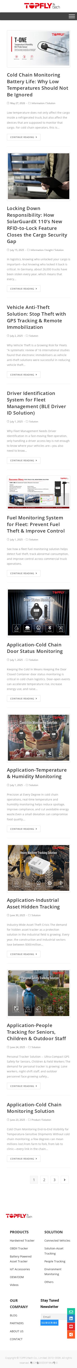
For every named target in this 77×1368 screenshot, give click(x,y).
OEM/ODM (17, 1277)
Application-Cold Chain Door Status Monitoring (35, 647)
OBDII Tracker (19, 1248)
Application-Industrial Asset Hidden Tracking (33, 903)
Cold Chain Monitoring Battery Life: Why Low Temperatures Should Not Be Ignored (37, 84)
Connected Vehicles (57, 1240)
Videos (14, 1285)
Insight (49, 250)
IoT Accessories (20, 1269)
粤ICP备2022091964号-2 (44, 1362)
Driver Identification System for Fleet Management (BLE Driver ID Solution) (36, 403)
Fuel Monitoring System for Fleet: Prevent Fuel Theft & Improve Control (36, 524)
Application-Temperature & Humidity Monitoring (37, 773)
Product (36, 1119)
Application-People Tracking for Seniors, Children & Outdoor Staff (36, 1032)
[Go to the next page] (65, 1180)
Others (49, 1282)
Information (38, 103)
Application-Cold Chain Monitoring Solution (34, 1107)
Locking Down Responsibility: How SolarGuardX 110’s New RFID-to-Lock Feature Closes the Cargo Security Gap (37, 224)
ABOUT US (16, 1331)
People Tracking (54, 1261)
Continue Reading (22, 137)
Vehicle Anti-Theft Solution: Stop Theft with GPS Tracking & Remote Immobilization (36, 317)
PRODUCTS (19, 1232)
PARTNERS (17, 1323)
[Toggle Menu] (72, 16)
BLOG (13, 1315)
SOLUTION (53, 1232)
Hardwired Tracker (22, 1240)
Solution (50, 103)
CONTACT (16, 1339)
